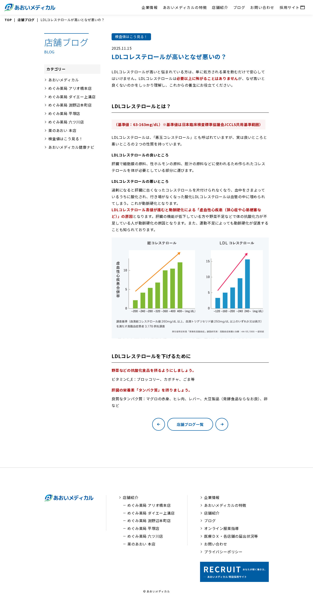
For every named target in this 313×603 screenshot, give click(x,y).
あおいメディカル (63, 79)
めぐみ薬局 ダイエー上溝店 (72, 96)
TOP (8, 19)
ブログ (239, 7)
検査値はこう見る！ (65, 138)
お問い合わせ (262, 7)
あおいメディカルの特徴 (185, 7)
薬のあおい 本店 (62, 130)
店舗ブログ (26, 19)
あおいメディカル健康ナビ (71, 147)
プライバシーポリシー (223, 551)
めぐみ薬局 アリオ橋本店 (70, 88)
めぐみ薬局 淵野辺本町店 (70, 105)
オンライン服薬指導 (221, 528)
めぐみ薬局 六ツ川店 (66, 122)
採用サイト (290, 7)
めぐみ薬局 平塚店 (64, 113)
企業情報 (150, 7)
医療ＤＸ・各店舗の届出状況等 (231, 536)
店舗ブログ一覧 (190, 424)
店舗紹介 (220, 7)
